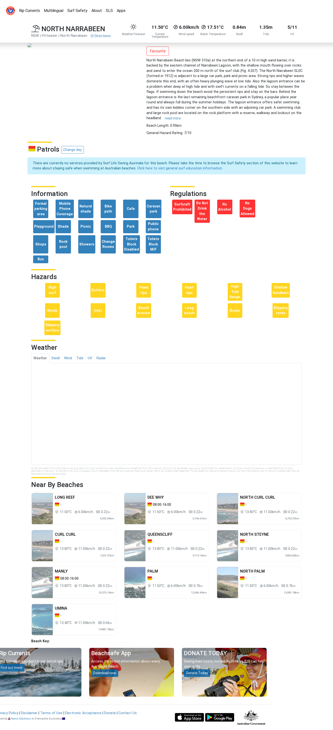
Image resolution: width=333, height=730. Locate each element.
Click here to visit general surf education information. (180, 168)
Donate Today (197, 673)
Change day (72, 150)
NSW (35, 36)
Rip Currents (29, 10)
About (96, 10)
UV (90, 358)
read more (173, 118)
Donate (110, 713)
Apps (121, 10)
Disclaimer (29, 713)
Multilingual (53, 10)
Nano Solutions (21, 718)
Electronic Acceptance (83, 713)
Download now (104, 673)
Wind (68, 358)
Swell (55, 358)
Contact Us (127, 713)
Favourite (158, 51)
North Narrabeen (73, 36)
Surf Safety (77, 10)
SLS (109, 10)
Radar (101, 358)
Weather (40, 358)
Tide (79, 358)
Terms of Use (51, 713)
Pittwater (49, 36)
